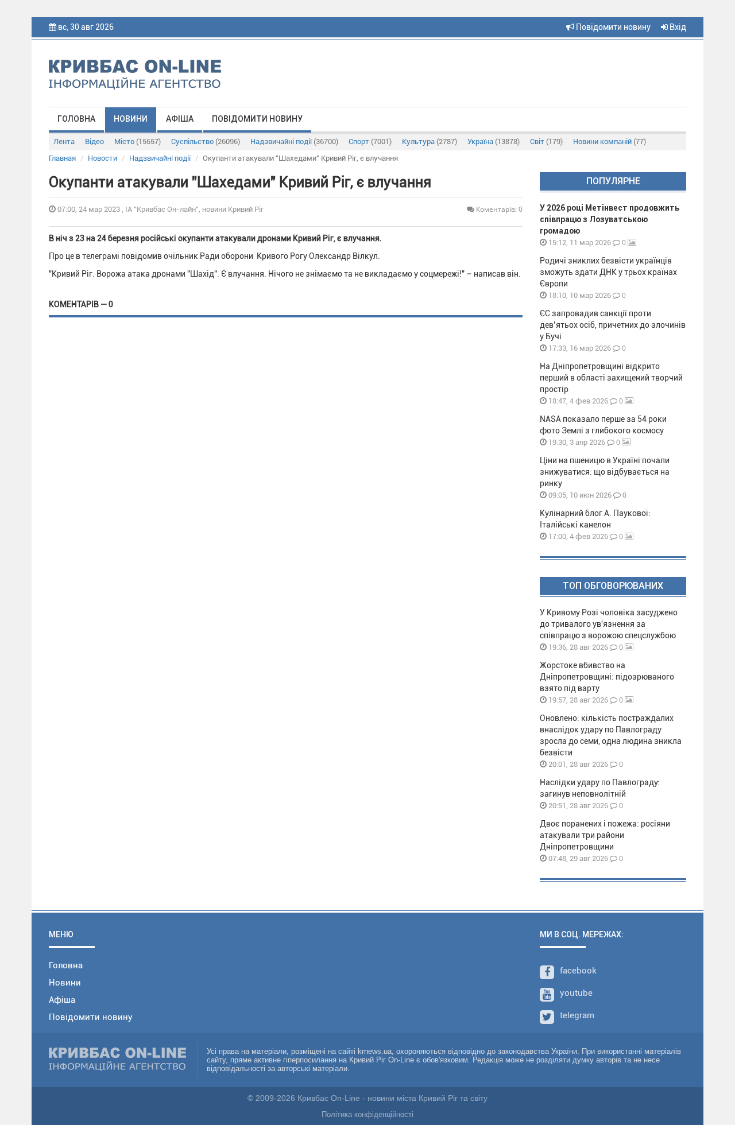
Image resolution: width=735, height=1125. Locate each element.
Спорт (370, 141)
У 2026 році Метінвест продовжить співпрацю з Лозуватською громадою (609, 219)
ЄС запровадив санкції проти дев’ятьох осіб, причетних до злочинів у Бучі (613, 325)
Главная (62, 158)
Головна (76, 118)
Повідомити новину (612, 27)
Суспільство (205, 141)
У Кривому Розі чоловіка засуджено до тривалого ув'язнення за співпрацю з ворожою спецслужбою (609, 624)
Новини (131, 118)
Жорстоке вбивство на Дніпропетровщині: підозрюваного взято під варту (607, 677)
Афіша (180, 118)
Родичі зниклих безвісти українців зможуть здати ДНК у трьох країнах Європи (608, 272)
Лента (64, 141)
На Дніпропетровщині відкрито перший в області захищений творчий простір (611, 378)
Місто (137, 141)
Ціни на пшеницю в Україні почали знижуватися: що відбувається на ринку (605, 472)
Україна (493, 141)
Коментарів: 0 (498, 209)
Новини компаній (609, 141)
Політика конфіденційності (367, 1114)
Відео (94, 141)
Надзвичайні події (294, 141)
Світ (546, 141)
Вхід (677, 27)
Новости (102, 158)
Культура (429, 141)
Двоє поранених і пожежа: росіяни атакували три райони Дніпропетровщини (605, 835)
